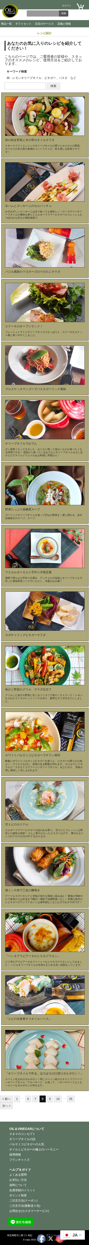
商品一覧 (6, 23)
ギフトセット (23, 23)
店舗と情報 (64, 23)
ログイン (66, 5)
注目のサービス (44, 23)
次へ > (6, 1105)
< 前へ (6, 1099)
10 (58, 1099)
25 (70, 1099)
